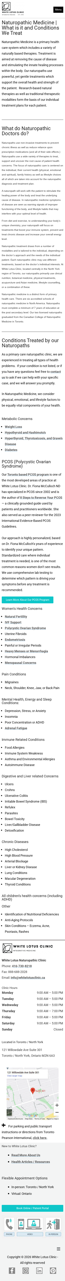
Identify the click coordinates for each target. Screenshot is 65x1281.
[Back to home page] (28, 948)
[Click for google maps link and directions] (33, 1094)
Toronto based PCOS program (28, 474)
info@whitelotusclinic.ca (28, 977)
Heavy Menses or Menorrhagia (26, 651)
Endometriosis (15, 639)
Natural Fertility (16, 616)
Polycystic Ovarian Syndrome (25, 628)
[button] (59, 1249)
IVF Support (13, 622)
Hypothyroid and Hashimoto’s (25, 432)
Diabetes (11, 450)
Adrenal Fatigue (16, 728)
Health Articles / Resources (30, 1162)
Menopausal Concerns (20, 663)
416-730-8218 (22, 966)
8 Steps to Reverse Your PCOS (41, 497)
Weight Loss (13, 427)
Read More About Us (25, 1155)
